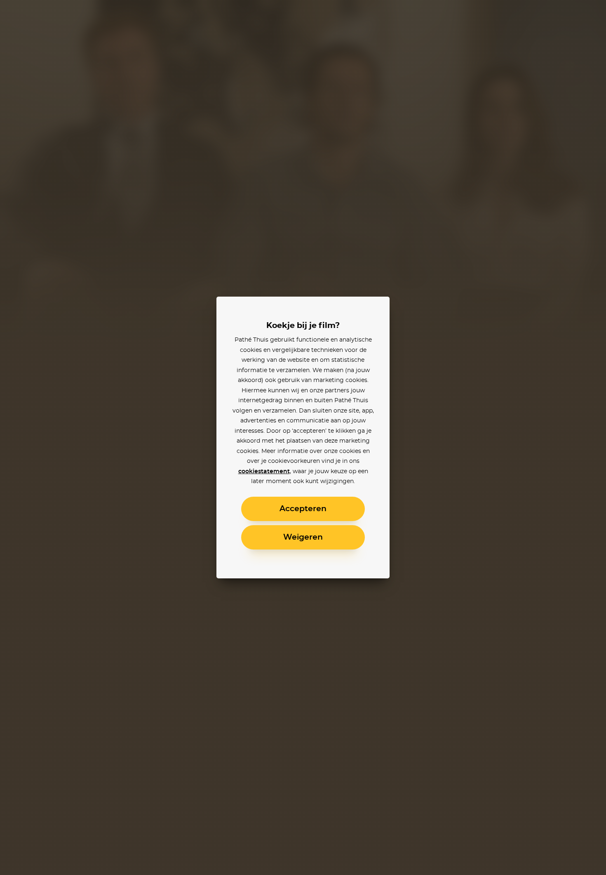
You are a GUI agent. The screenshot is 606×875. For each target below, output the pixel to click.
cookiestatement (264, 471)
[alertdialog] (303, 437)
